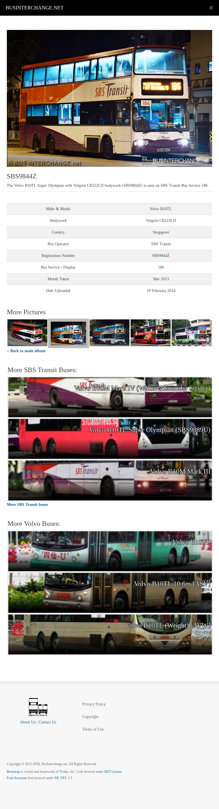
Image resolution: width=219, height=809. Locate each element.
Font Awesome (17, 778)
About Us (27, 722)
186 (161, 267)
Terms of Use (93, 729)
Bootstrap (13, 772)
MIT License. (113, 772)
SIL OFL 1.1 (63, 778)
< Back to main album (26, 351)
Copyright (90, 717)
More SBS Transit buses (27, 504)
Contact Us (47, 722)
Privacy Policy (94, 704)
